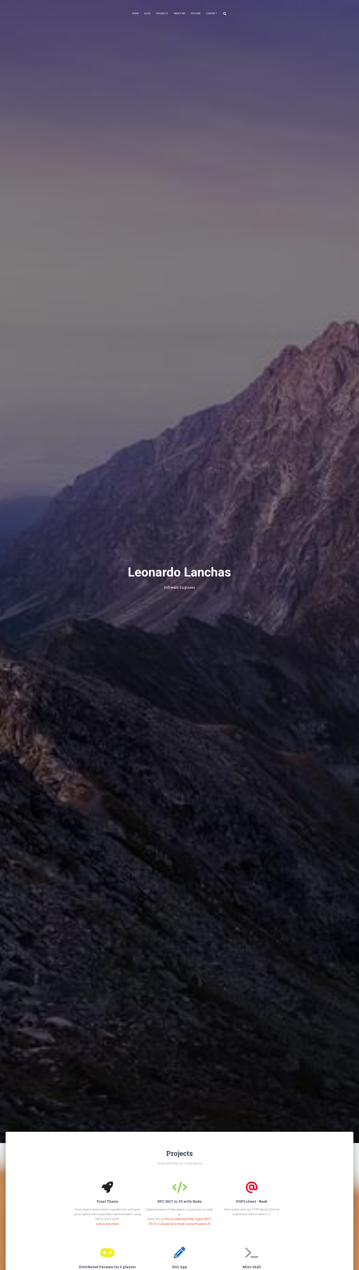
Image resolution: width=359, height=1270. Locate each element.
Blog (147, 13)
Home (135, 13)
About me (179, 13)
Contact (211, 13)
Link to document (107, 1223)
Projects (162, 13)
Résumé (196, 13)
